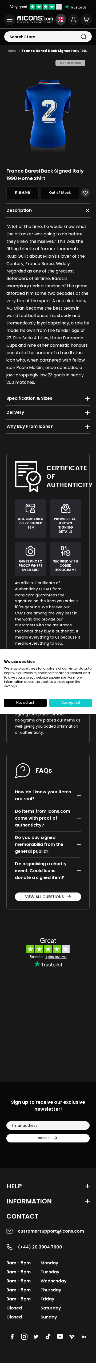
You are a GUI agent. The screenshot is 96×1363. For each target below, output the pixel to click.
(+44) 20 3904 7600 (40, 1247)
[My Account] (73, 19)
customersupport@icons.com (51, 1231)
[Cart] (86, 19)
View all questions (44, 896)
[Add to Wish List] (85, 192)
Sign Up (44, 1138)
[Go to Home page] (35, 19)
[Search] (83, 36)
